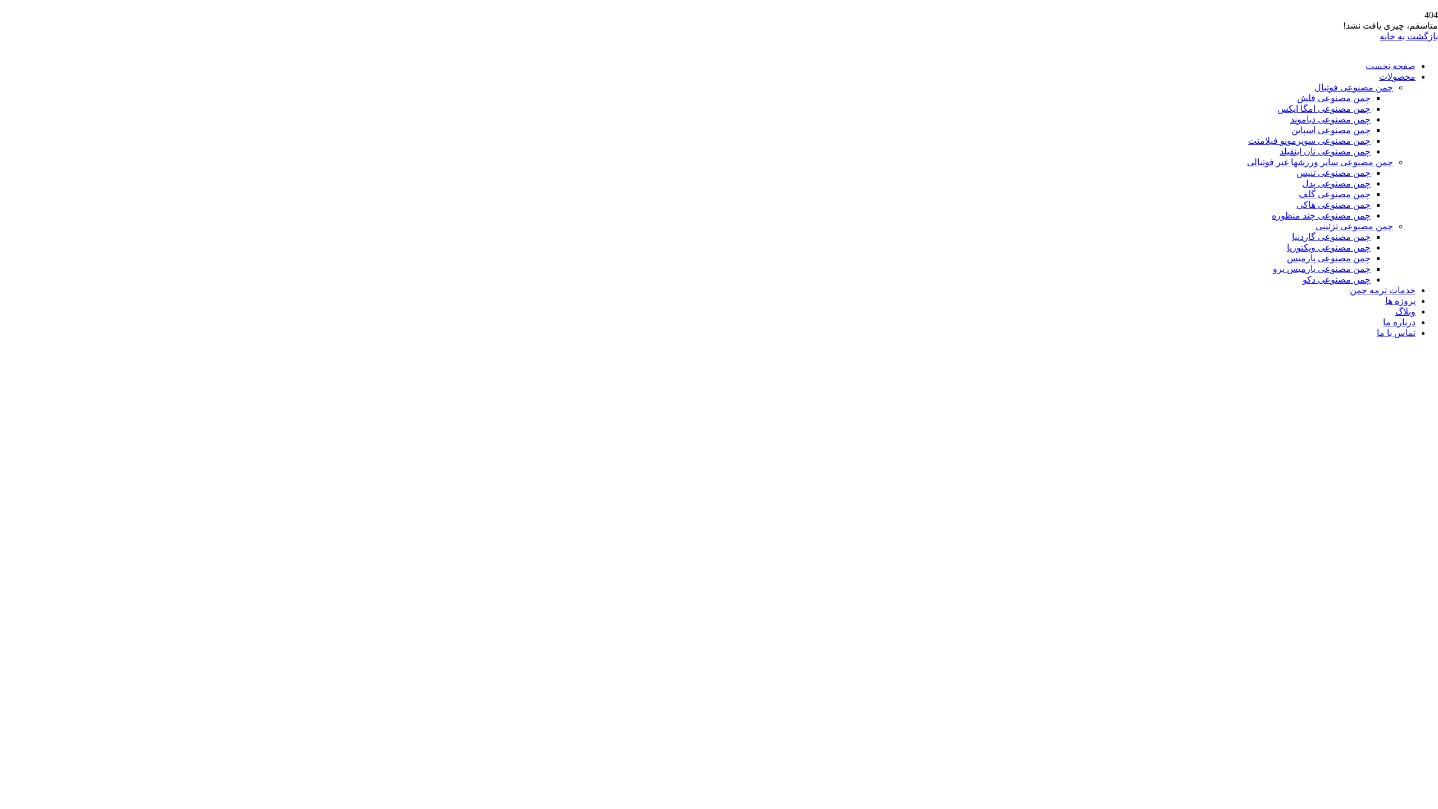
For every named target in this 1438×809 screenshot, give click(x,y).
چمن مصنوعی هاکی (1333, 205)
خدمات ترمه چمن (1383, 290)
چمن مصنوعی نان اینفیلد (1325, 151)
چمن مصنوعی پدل (1336, 183)
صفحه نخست (1391, 66)
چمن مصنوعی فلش (1334, 98)
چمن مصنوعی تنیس (1333, 173)
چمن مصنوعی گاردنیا (1331, 237)
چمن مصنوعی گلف (1335, 194)
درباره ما (1399, 322)
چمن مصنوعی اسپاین (1331, 130)
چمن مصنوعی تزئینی (1354, 226)
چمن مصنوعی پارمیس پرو (1322, 269)
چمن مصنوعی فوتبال (1353, 87)
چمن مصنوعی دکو (1337, 279)
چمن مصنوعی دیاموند (1330, 119)
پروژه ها (1400, 301)
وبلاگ (1405, 311)
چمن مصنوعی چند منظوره (1321, 215)
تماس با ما (1396, 333)
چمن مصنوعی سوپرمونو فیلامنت (1309, 141)
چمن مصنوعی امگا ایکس (1324, 108)
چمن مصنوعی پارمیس (1329, 258)
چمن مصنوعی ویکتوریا (1329, 247)
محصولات (1397, 76)
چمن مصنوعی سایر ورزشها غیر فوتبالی (1320, 162)
